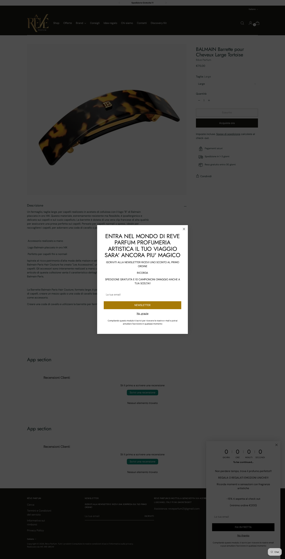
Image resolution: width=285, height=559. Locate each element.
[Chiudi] (184, 229)
